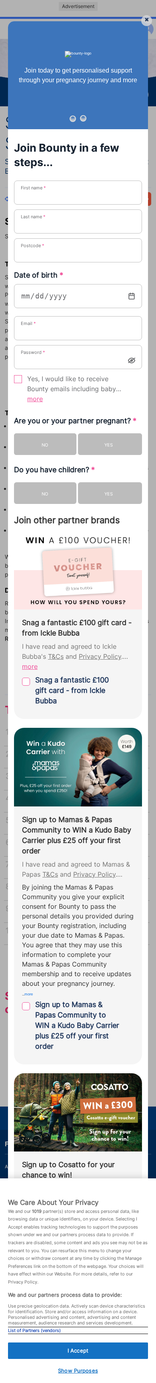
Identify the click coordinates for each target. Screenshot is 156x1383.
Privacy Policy (100, 656)
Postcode (32, 245)
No (45, 445)
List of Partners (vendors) (34, 1330)
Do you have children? (54, 469)
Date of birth (38, 275)
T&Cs (56, 656)
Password (33, 352)
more (35, 399)
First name (33, 188)
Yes (108, 445)
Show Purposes (78, 1370)
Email (28, 323)
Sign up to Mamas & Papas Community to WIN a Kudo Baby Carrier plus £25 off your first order (77, 1025)
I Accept (78, 1350)
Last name (33, 216)
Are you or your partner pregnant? (75, 420)
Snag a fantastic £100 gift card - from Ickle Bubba (72, 690)
